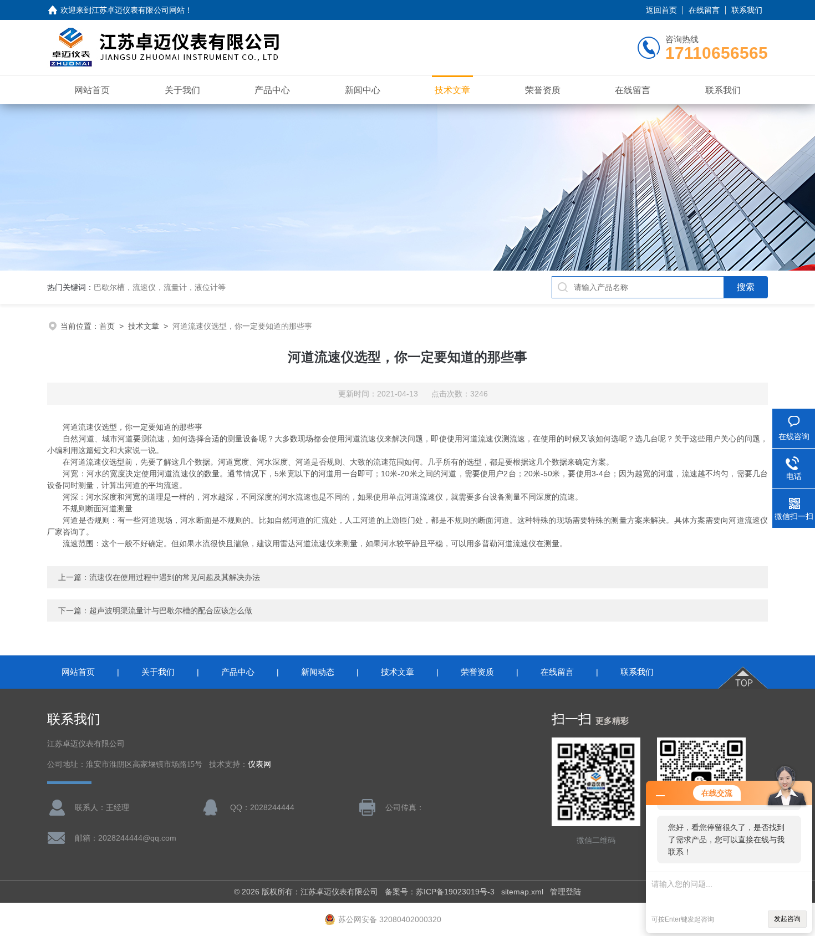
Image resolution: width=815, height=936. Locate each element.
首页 (107, 326)
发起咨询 (787, 919)
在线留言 (704, 10)
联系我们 (746, 10)
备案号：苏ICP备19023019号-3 (440, 891)
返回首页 (661, 10)
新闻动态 (317, 671)
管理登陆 (565, 891)
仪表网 (259, 764)
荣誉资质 (543, 90)
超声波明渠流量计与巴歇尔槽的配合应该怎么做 (170, 610)
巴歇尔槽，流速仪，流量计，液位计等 (160, 287)
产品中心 (272, 90)
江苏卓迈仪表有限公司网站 (138, 10)
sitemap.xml (522, 891)
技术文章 (452, 90)
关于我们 (182, 90)
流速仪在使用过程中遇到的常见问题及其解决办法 (174, 577)
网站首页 (92, 90)
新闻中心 (362, 90)
